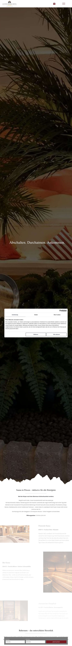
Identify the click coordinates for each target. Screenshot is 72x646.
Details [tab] (36, 314)
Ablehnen (35, 334)
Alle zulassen (56, 334)
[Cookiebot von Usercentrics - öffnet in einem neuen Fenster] (60, 311)
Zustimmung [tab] (15, 314)
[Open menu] (63, 3)
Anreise (7, 639)
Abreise (28, 639)
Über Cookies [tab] (57, 314)
